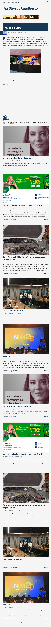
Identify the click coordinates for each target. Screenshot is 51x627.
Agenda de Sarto (8, 81)
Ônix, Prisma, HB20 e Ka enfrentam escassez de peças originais (24, 258)
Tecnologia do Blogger (26, 622)
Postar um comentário (13, 168)
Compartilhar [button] (44, 81)
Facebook (4, 2)
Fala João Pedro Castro (13, 311)
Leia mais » (46, 168)
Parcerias (17, 2)
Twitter (13, 2)
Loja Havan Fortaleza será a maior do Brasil (22, 205)
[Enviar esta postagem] (13, 81)
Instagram (9, 2)
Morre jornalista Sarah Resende (17, 158)
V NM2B (6, 356)
